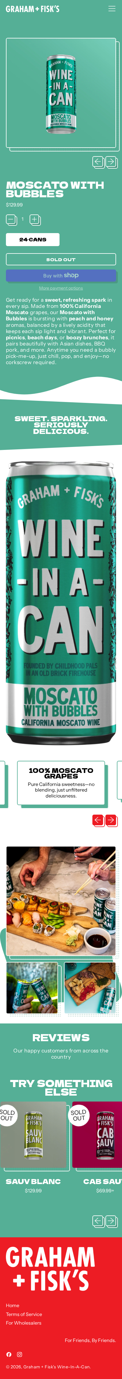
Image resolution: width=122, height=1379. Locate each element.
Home (12, 1305)
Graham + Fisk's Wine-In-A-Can (56, 1367)
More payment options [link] (61, 288)
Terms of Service (24, 1314)
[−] (10, 219)
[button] (61, 94)
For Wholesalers (23, 1323)
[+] (34, 219)
